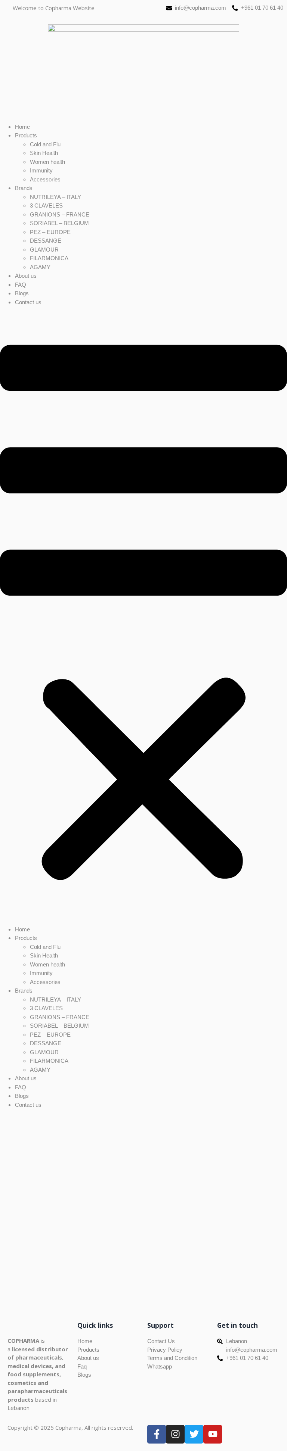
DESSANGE (45, 240)
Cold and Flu (45, 144)
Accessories (45, 179)
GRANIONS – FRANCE (59, 214)
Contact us (28, 302)
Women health (47, 162)
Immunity (41, 170)
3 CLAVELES (46, 205)
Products (26, 135)
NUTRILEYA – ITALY (55, 197)
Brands (24, 188)
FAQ (20, 284)
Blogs (22, 293)
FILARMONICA (49, 258)
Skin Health (44, 153)
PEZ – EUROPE (50, 232)
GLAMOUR (44, 249)
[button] (143, 615)
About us (26, 276)
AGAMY (40, 267)
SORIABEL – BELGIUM (59, 223)
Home (22, 127)
